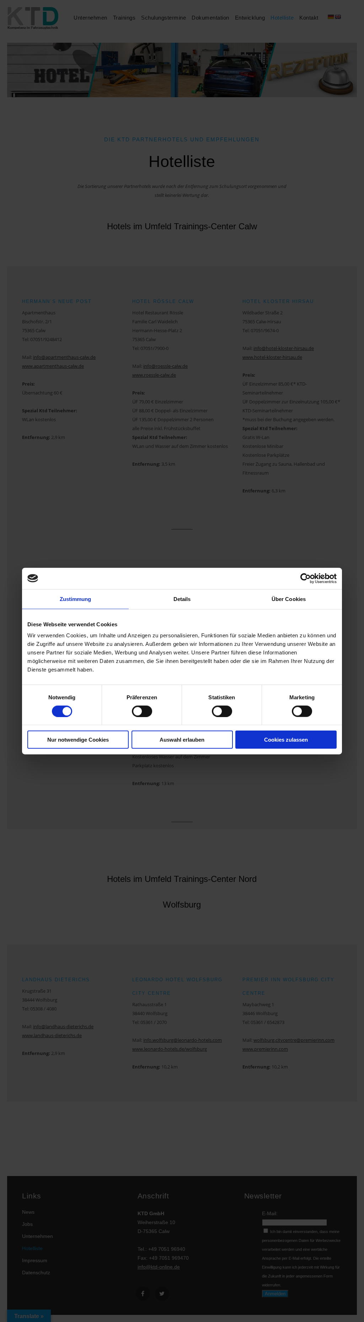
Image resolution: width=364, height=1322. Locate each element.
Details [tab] (182, 599)
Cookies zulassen (286, 740)
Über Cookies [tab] (289, 599)
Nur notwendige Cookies (78, 740)
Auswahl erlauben (182, 740)
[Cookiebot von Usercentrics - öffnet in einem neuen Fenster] (305, 578)
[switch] (142, 711)
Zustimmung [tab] (75, 599)
